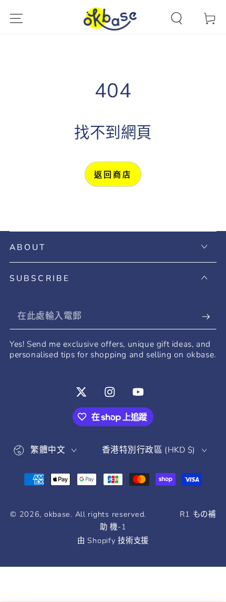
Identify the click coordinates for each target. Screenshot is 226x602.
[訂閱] (209, 316)
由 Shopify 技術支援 (113, 541)
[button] (176, 18)
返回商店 (113, 174)
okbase (57, 514)
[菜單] (16, 18)
